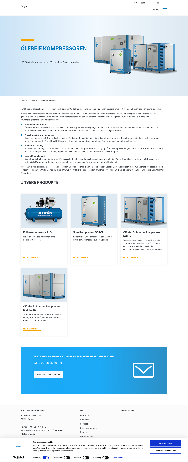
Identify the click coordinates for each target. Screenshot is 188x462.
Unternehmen (86, 436)
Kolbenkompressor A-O (37, 232)
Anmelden (162, 3)
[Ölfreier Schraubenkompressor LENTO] (144, 211)
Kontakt (151, 3)
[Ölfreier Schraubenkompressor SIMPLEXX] (44, 285)
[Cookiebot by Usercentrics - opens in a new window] (18, 457)
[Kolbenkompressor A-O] (44, 211)
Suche (166, 3)
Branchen (84, 420)
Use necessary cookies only (165, 450)
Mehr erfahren (30, 258)
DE (158, 3)
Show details (118, 458)
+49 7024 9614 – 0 (37, 427)
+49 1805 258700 (44, 430)
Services (84, 424)
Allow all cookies (165, 443)
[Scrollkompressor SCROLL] (94, 211)
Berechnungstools (88, 428)
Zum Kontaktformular (48, 374)
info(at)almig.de (28, 434)
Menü (156, 10)
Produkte (84, 415)
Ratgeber (84, 432)
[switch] (67, 457)
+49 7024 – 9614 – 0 (139, 3)
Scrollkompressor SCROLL (89, 232)
